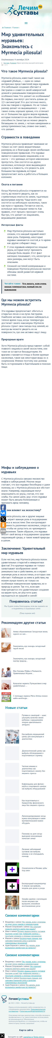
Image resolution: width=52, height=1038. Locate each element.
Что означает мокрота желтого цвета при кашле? (23, 927)
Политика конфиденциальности (32, 1011)
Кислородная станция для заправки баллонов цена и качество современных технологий (23, 940)
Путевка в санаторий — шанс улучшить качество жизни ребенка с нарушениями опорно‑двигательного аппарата (34, 720)
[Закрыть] (2, 1036)
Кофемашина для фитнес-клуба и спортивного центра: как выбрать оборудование (34, 786)
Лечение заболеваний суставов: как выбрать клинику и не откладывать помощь (33, 852)
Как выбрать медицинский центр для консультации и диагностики (33, 736)
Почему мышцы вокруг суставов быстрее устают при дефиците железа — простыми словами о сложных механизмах (25, 933)
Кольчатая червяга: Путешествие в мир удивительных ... (29, 684)
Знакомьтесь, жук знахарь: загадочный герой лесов (29, 647)
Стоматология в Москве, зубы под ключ (34, 869)
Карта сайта (26, 1030)
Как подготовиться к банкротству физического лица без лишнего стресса (33, 802)
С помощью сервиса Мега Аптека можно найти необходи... (30, 697)
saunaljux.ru (28, 1037)
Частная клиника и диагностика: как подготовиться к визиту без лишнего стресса (33, 770)
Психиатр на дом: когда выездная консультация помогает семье (32, 836)
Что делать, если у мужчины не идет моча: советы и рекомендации (25, 923)
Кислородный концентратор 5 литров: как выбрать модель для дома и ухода (34, 885)
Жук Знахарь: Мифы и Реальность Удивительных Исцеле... (27, 672)
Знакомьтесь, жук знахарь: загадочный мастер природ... (29, 659)
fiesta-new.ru (39, 1037)
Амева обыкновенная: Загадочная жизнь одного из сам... (30, 632)
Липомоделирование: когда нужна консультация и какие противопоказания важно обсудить (34, 819)
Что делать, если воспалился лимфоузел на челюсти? (22, 946)
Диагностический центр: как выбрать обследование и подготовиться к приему (33, 753)
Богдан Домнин (10, 63)
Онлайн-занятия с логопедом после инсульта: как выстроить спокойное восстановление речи (34, 902)
